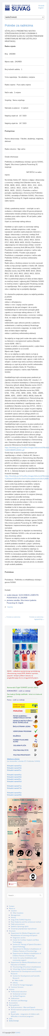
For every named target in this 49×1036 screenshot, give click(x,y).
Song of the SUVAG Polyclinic (21, 920)
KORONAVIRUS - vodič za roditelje (18, 691)
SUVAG (17, 1033)
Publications (15, 998)
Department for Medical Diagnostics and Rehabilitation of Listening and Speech (25, 934)
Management (15, 915)
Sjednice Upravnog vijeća (19, 926)
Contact (11, 906)
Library (15, 983)
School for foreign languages (23, 985)
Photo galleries (14, 1005)
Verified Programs (19, 996)
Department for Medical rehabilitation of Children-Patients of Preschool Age (27, 950)
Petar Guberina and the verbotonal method (26, 922)
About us (12, 908)
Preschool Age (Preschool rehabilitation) (27, 967)
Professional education (19, 992)
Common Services (17, 987)
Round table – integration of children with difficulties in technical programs (25, 1015)
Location (14, 911)
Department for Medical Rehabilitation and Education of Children (26, 963)
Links (10, 1019)
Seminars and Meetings (19, 1001)
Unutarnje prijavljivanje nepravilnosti (23, 929)
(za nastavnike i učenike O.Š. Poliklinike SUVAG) (23, 760)
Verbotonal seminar (20, 994)
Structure (12, 931)
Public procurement (17, 924)
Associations (13, 1003)
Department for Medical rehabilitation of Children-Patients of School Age (27, 954)
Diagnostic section (19, 938)
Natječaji (10, 607)
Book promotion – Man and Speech (23, 1007)
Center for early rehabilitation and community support (24, 959)
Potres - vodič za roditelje (16, 700)
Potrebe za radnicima (19, 25)
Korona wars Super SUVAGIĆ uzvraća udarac (22, 687)
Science (11, 989)
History (13, 917)
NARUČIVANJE (14, 1021)
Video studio (19, 980)
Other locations (18, 913)
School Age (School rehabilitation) (24, 969)
